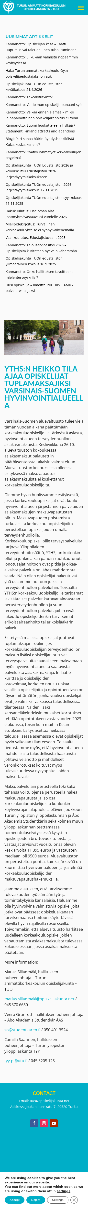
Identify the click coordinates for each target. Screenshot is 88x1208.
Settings (58, 1200)
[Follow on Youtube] (54, 1123)
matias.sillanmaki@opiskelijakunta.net (39, 999)
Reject (35, 1200)
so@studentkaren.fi (22, 1029)
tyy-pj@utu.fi (15, 1060)
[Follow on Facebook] (34, 1123)
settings (63, 1191)
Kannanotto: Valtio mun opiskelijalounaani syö (43, 104)
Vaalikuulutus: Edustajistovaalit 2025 (36, 237)
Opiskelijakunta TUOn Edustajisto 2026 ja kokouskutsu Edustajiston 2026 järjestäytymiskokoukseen (39, 171)
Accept (15, 1200)
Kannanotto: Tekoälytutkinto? (29, 97)
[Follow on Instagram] (44, 1123)
